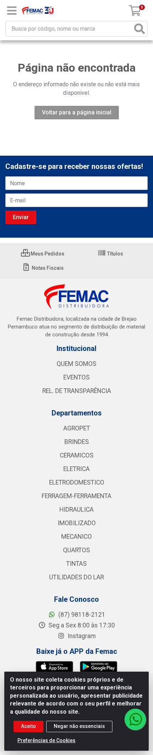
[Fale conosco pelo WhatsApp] (135, 719)
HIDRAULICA (76, 509)
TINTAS (76, 563)
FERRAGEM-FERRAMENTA (76, 496)
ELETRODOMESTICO (76, 482)
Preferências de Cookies (46, 740)
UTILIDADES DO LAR (76, 577)
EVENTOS (76, 377)
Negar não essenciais (79, 726)
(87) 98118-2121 (81, 614)
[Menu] (11, 10)
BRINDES (76, 441)
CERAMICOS (77, 455)
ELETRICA (76, 468)
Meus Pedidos (47, 254)
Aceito (28, 726)
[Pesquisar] (139, 28)
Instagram (81, 636)
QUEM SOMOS (76, 363)
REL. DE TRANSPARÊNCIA (76, 390)
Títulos (114, 254)
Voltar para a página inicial (76, 112)
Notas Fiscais (47, 268)
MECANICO (76, 536)
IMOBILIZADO (77, 523)
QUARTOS (76, 550)
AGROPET (76, 428)
